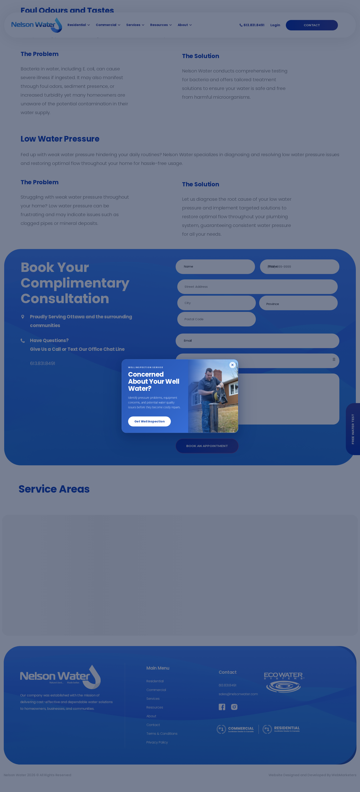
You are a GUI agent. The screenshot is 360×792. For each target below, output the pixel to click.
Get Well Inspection (149, 421)
